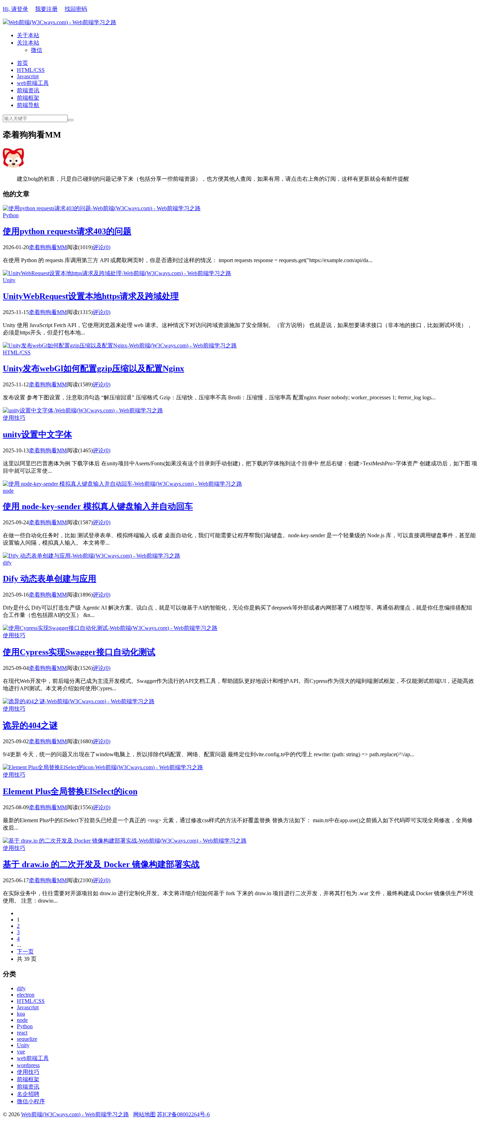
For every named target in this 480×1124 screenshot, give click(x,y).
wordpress (28, 1065)
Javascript (28, 76)
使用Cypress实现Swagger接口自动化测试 (79, 652)
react (22, 1033)
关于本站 (28, 35)
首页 (22, 63)
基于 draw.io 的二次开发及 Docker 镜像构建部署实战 (101, 864)
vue (21, 1052)
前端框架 (28, 98)
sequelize (27, 1039)
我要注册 (46, 9)
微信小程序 (31, 1101)
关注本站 (28, 43)
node (8, 491)
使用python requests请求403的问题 (67, 231)
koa (21, 1014)
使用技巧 (14, 418)
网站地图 (144, 1114)
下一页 (25, 952)
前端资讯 (28, 90)
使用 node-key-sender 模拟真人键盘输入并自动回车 (98, 506)
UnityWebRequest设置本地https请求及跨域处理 (91, 296)
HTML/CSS (31, 70)
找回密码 (76, 9)
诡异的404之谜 (30, 725)
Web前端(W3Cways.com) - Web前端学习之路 (62, 22)
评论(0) (101, 247)
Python (11, 215)
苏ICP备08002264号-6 (183, 1114)
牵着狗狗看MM (48, 247)
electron (25, 995)
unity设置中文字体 (37, 434)
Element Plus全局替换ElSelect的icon (70, 791)
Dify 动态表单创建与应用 (49, 578)
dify (7, 563)
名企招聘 (28, 1094)
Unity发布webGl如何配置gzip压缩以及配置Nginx (93, 368)
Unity (9, 280)
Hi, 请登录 (15, 9)
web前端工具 (33, 83)
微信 (36, 50)
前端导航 (28, 105)
